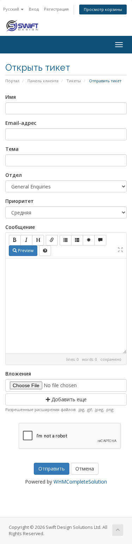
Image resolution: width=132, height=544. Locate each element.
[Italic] (26, 240)
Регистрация (56, 9)
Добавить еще (68, 399)
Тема (12, 149)
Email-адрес (20, 123)
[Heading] (38, 240)
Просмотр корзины (103, 9)
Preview (25, 251)
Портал (12, 80)
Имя (10, 97)
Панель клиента (42, 80)
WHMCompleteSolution (80, 481)
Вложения (18, 373)
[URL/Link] (52, 240)
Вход (34, 9)
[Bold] (15, 240)
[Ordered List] (77, 240)
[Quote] (100, 240)
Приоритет (19, 201)
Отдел (13, 175)
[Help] (45, 250)
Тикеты (74, 80)
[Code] (89, 240)
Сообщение (20, 227)
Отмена (84, 468)
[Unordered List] (65, 240)
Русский (11, 9)
